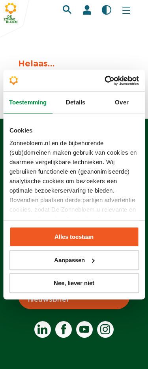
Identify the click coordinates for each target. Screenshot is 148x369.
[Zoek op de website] (67, 9)
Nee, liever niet (74, 283)
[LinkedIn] (42, 329)
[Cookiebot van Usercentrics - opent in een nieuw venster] (105, 81)
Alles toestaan (74, 236)
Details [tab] (75, 102)
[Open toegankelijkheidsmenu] (106, 10)
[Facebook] (63, 329)
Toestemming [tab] (28, 102)
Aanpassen (69, 260)
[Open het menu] (126, 10)
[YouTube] (84, 329)
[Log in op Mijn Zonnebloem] (87, 10)
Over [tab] (121, 102)
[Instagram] (105, 329)
